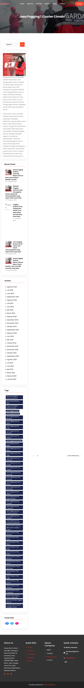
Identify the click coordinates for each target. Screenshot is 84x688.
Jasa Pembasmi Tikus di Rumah (13, 562)
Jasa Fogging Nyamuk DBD (14, 440)
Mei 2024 (10, 340)
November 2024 (12, 323)
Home (30, 647)
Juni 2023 (10, 366)
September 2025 (13, 297)
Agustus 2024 (12, 333)
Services (31, 657)
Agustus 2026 (12, 287)
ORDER (79, 4)
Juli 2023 (10, 363)
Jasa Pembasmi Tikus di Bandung (13, 557)
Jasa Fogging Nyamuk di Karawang (13, 473)
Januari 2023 (11, 379)
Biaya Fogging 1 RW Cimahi (50, 251)
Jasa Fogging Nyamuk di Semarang (13, 488)
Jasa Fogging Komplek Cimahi (52, 334)
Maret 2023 (11, 373)
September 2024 (13, 330)
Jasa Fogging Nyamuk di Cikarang (13, 459)
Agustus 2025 (12, 300)
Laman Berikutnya (74, 456)
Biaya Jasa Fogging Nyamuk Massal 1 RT (12, 397)
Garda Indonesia (49, 685)
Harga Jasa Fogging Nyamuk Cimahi (56, 168)
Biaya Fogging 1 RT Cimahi (49, 210)
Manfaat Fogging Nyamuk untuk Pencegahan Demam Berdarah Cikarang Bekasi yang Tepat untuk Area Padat (13, 192)
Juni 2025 (10, 307)
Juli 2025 (10, 303)
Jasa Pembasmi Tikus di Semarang (13, 567)
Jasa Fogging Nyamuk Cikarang (13, 432)
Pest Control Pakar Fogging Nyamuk (14, 601)
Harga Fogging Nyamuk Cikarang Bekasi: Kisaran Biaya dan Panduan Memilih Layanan (14, 175)
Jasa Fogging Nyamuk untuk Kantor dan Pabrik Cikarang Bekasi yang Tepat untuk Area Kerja (13, 247)
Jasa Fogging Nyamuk (13, 413)
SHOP (30, 661)
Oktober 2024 (12, 326)
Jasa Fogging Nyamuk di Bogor (13, 454)
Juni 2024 (10, 336)
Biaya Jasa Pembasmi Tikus (13, 402)
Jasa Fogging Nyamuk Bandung (13, 417)
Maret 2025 (11, 313)
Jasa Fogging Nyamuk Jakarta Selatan (13, 497)
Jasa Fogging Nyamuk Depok (13, 444)
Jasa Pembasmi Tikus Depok (13, 553)
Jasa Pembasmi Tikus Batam (13, 538)
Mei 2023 (10, 369)
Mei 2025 (10, 310)
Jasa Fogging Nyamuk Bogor (13, 427)
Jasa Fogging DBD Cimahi (49, 417)
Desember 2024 (12, 320)
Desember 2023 (12, 346)
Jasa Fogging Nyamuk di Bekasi (13, 449)
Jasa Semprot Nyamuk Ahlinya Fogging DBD (13, 596)
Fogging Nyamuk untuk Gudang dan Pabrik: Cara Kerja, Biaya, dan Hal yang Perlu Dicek (17, 210)
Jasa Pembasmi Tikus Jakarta (13, 572)
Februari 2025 (12, 317)
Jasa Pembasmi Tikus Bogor (13, 548)
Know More (39, 72)
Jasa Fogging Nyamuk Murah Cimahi (56, 127)
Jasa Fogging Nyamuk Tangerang (13, 507)
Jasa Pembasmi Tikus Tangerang (13, 591)
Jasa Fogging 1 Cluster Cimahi (52, 376)
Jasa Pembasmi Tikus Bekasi (13, 543)
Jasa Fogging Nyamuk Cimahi (13, 437)
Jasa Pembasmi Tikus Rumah (13, 582)
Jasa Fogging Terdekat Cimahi (52, 44)
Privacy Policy (52, 657)
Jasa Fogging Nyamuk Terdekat (13, 517)
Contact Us (32, 654)
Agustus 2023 (12, 360)
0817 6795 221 (70, 658)
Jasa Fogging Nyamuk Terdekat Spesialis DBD (13, 522)
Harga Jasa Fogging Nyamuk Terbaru (12, 407)
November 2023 (12, 350)
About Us (31, 651)
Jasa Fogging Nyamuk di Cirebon (13, 468)
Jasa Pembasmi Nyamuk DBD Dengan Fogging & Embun (14, 527)
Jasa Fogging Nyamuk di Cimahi (13, 464)
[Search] (22, 44)
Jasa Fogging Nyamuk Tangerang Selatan (13, 512)
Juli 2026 (10, 290)
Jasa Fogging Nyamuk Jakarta (13, 493)
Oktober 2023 (11, 353)
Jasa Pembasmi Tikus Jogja (13, 577)
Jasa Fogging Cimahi (12, 411)
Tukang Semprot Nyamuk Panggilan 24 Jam (14, 606)
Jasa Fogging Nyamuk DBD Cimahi (54, 86)
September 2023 (13, 356)
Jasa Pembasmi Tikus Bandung (13, 533)
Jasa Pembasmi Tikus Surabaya (13, 586)
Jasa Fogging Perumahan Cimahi (54, 293)
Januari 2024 (11, 343)
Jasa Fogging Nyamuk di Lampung (13, 478)
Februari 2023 (11, 376)
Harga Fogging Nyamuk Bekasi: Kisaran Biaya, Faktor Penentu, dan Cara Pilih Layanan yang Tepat (14, 263)
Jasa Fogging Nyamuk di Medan (13, 483)
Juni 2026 (10, 293)
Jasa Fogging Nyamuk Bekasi (13, 422)
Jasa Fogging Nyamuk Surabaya (13, 502)
